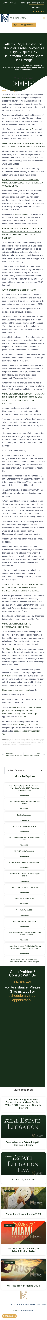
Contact (44, 1304)
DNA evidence (8, 676)
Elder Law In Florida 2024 (24, 898)
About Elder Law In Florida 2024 (24, 826)
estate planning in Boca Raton (26, 725)
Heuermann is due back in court (16, 690)
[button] (44, 18)
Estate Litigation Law (24, 815)
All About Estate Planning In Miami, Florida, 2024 (23, 1250)
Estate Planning (18, 18)
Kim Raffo (30, 129)
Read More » (24, 795)
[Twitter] (36, 12)
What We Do (25, 1304)
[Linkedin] (41, 12)
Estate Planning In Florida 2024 (24, 921)
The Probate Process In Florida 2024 (24, 887)
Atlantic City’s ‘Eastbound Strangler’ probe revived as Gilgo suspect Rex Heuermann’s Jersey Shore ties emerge (21, 710)
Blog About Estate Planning (14, 65)
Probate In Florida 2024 (24, 910)
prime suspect (21, 214)
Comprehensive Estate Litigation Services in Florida (23, 1143)
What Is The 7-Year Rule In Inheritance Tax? (24, 862)
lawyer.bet (21, 717)
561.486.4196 (22, 981)
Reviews (33, 1304)
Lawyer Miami (18, 19)
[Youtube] (39, 12)
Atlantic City (11, 649)
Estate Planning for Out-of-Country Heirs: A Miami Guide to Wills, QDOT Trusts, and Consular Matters (24, 788)
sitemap (15, 1310)
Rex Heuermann (9, 98)
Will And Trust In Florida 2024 (24, 851)
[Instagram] (44, 12)
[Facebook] (34, 12)
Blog (38, 1304)
